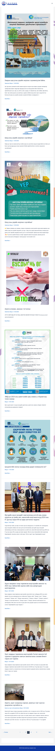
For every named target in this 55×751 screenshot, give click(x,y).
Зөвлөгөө (7, 83)
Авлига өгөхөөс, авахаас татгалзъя (17, 309)
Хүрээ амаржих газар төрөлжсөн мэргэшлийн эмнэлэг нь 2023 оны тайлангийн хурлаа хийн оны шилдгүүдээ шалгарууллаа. (25, 586)
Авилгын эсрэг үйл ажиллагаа (12, 708)
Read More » (7, 98)
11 (36, 732)
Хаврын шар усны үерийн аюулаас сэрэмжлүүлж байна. (25, 80)
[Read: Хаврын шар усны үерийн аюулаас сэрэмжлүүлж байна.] (27, 45)
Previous (5, 732)
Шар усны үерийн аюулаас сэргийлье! (18, 138)
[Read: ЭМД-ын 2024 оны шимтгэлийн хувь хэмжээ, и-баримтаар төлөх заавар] (27, 361)
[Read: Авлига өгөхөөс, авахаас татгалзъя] (27, 277)
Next (50, 732)
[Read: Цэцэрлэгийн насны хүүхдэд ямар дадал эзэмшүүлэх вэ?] (27, 441)
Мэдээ (11, 83)
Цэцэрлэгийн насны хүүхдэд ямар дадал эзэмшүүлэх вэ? (25, 467)
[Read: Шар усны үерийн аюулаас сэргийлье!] (27, 121)
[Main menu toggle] (52, 3)
